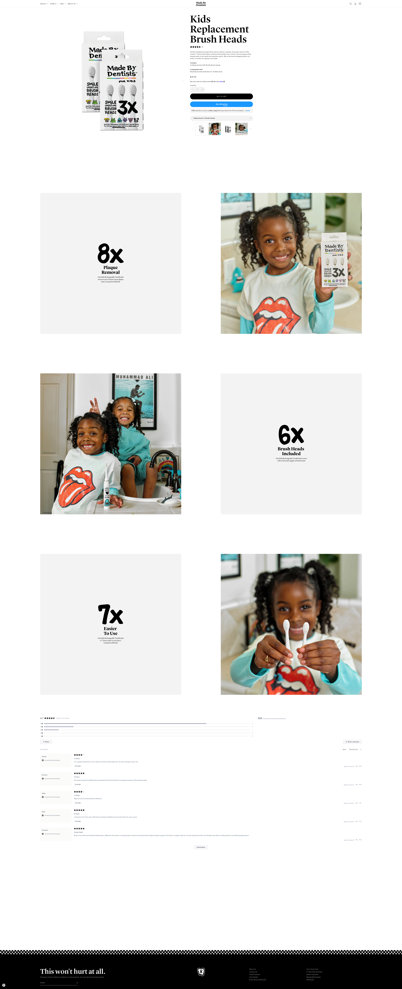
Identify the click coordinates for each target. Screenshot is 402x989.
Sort (345, 749)
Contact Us (253, 972)
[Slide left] (42, 81)
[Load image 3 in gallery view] (228, 129)
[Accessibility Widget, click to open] (4, 985)
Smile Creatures (312, 974)
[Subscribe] (75, 982)
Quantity (193, 85)
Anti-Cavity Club (312, 969)
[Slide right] (182, 81)
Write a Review (354, 742)
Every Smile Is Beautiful (257, 980)
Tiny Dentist (253, 977)
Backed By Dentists (314, 977)
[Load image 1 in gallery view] (201, 129)
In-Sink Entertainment (314, 972)
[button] (44, 4)
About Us (252, 969)
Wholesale (310, 980)
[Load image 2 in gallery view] (215, 129)
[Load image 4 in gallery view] (241, 129)
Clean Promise (254, 974)
